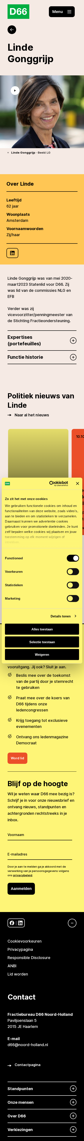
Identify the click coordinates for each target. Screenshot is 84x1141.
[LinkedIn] (12, 253)
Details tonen (61, 616)
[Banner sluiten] (77, 483)
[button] (62, 11)
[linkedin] (20, 923)
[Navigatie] (70, 923)
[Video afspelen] (15, 90)
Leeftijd (14, 200)
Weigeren (42, 654)
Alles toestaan (42, 629)
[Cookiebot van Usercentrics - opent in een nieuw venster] (51, 483)
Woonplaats (18, 214)
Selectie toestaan (42, 642)
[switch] (73, 571)
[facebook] (12, 923)
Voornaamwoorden (24, 228)
